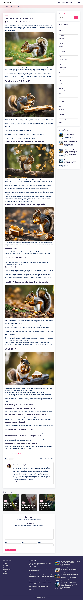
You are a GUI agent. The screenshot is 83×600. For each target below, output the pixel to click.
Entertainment (62, 51)
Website (40, 542)
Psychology (61, 98)
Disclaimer (5, 571)
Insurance (61, 77)
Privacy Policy (6, 567)
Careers (60, 33)
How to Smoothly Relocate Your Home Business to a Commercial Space (70, 143)
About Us (5, 563)
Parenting (61, 88)
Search (61, 14)
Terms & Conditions (7, 569)
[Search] (76, 17)
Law (60, 80)
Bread (6, 458)
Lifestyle (61, 83)
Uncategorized (62, 119)
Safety (60, 106)
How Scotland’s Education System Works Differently (39, 587)
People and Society (63, 91)
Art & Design (62, 28)
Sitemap (5, 573)
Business (61, 30)
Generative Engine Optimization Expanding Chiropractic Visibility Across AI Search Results (70, 162)
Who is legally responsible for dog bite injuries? (46, 505)
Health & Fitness (62, 70)
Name (6, 542)
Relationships (62, 104)
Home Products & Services (65, 75)
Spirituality (61, 109)
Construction (62, 38)
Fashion (60, 56)
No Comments (30, 21)
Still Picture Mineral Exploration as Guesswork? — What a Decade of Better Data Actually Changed (71, 152)
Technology (61, 114)
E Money (61, 43)
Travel (60, 117)
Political (60, 96)
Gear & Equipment (63, 67)
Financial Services (63, 59)
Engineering (61, 49)
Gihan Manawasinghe (20, 465)
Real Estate (61, 101)
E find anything (21, 453)
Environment (62, 54)
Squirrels (11, 458)
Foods (60, 62)
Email (23, 542)
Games (60, 64)
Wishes (60, 122)
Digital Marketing (63, 41)
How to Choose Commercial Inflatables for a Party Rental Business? (70, 134)
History (60, 72)
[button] (16, 481)
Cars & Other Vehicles (64, 35)
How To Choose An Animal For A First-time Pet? (10, 505)
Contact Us (5, 565)
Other (60, 85)
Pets (6, 15)
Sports (60, 112)
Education (61, 46)
